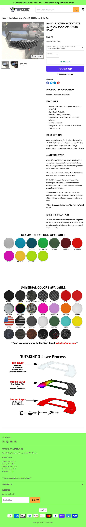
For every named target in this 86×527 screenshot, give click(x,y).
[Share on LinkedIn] (54, 83)
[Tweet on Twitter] (51, 83)
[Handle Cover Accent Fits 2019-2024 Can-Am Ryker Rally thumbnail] (5, 64)
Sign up (35, 500)
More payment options (65, 74)
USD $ (42, 510)
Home (4, 18)
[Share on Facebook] (47, 83)
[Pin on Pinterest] (58, 83)
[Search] (76, 9)
